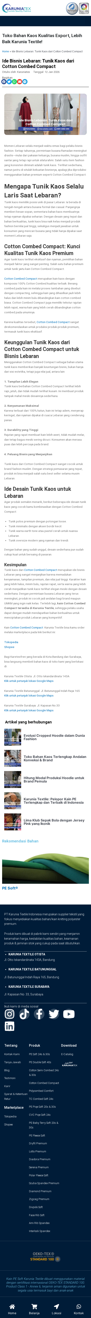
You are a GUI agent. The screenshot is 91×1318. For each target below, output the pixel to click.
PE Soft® (10, 888)
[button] (88, 20)
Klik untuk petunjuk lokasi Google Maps (29, 681)
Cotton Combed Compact (20, 278)
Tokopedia (11, 642)
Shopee (9, 647)
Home (5, 51)
